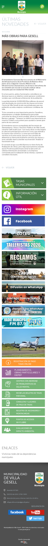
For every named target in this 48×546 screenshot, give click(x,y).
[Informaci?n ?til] (23, 195)
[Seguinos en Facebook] (17, 513)
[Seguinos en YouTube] (35, 513)
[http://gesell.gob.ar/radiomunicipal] (23, 322)
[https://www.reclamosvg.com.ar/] (23, 260)
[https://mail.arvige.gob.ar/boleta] (23, 395)
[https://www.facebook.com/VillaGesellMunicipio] (23, 221)
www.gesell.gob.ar (24, 529)
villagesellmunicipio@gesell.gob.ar (18, 502)
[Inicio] (21, 7)
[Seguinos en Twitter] (35, 519)
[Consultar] (23, 183)
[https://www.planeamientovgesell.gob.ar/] (23, 373)
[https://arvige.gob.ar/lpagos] (23, 403)
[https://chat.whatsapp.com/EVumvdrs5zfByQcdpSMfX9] (23, 287)
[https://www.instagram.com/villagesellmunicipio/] (23, 210)
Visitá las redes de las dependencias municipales (19, 455)
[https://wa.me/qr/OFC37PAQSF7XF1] (23, 311)
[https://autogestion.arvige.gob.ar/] (23, 363)
